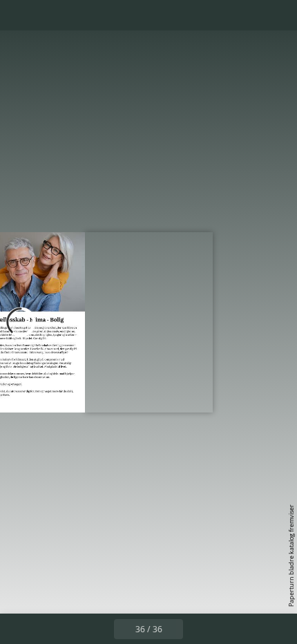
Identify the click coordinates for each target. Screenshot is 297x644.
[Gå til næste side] (42, 322)
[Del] (247, 15)
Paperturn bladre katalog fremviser (291, 555)
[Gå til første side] (68, 629)
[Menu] (19, 15)
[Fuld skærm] (277, 15)
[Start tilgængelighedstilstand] (80, 15)
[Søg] (50, 15)
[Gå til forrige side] (99, 629)
